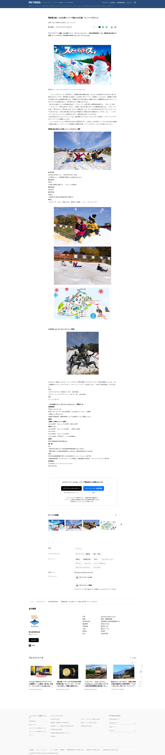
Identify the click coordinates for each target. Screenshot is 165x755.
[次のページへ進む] (121, 524)
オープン (78, 563)
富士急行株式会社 (53, 601)
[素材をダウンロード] (111, 27)
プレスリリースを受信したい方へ (37, 728)
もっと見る (133, 658)
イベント (78, 548)
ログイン (129, 2)
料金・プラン (32, 724)
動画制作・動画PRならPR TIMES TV (60, 722)
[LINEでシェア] (106, 27)
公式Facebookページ (114, 719)
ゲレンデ (88, 563)
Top (30, 6)
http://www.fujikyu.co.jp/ (108, 616)
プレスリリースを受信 (108, 2)
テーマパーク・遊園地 (83, 554)
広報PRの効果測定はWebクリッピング (60, 733)
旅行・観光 (97, 554)
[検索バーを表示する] (135, 2)
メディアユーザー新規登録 (93, 488)
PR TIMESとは (32, 721)
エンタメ (58, 6)
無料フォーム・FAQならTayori (89, 722)
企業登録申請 (121, 2)
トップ (32, 601)
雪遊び (78, 559)
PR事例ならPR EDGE (86, 726)
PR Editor (53, 736)
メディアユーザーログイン (71, 488)
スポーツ (110, 6)
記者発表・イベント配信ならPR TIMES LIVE (62, 726)
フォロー (34, 640)
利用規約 (62, 750)
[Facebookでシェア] (103, 27)
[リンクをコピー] (115, 27)
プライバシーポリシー (41, 750)
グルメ (104, 6)
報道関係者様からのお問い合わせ (75, 750)
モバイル (45, 6)
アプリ (52, 6)
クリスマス (97, 567)
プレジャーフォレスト (83, 567)
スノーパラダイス (99, 563)
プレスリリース (41, 601)
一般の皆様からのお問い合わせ (110, 750)
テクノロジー (37, 6)
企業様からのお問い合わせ (93, 750)
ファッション (77, 6)
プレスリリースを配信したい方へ (37, 731)
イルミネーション (107, 559)
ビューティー (67, 6)
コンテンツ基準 (54, 750)
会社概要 (31, 750)
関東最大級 (87, 559)
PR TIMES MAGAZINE (56, 729)
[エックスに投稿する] (99, 27)
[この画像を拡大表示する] (56, 525)
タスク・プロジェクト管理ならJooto (90, 719)
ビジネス (97, 6)
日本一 (96, 559)
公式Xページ (112, 727)
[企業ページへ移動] (35, 621)
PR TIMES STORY (55, 719)
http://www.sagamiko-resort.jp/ (83, 572)
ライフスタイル (88, 6)
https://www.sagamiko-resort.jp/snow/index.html (71, 89)
